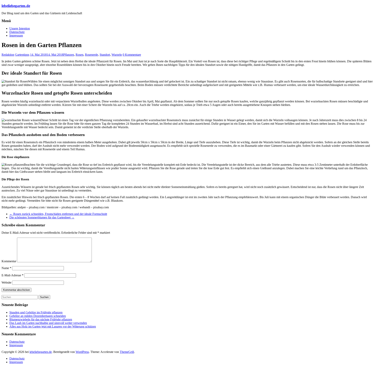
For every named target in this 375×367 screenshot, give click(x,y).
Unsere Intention (19, 28)
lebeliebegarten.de (16, 6)
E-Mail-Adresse (12, 275)
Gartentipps (22, 54)
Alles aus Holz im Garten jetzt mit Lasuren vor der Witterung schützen (52, 326)
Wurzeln (117, 54)
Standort (105, 54)
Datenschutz (17, 32)
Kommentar (9, 261)
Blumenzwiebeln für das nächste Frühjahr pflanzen (40, 319)
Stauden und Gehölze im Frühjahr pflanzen (35, 312)
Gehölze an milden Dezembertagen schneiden (37, 316)
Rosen (79, 54)
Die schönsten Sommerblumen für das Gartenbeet (41, 217)
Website (6, 282)
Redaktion (8, 54)
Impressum (16, 35)
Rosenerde (91, 54)
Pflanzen (68, 54)
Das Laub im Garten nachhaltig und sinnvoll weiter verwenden (48, 323)
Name (6, 268)
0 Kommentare (132, 54)
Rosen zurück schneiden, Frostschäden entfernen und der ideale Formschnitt (58, 214)
